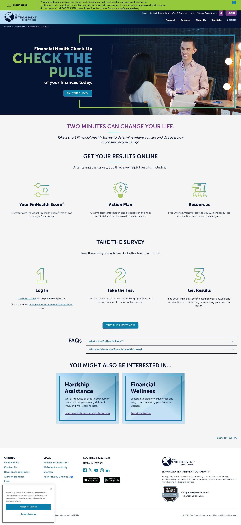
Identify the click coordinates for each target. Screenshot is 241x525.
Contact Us (10, 467)
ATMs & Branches (179, 13)
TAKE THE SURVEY (77, 93)
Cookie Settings (28, 514)
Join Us (231, 20)
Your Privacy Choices (56, 476)
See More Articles (141, 413)
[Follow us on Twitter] (90, 471)
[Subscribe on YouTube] (96, 471)
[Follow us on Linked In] (107, 471)
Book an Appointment (16, 472)
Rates (144, 13)
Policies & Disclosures (56, 462)
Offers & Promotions (159, 13)
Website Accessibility (55, 467)
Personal (170, 20)
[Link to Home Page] (20, 17)
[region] (28, 503)
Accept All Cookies (28, 507)
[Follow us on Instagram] (102, 471)
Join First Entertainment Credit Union (51, 304)
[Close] (51, 489)
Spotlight (216, 20)
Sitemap (48, 472)
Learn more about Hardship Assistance (87, 413)
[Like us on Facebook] (85, 471)
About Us (201, 20)
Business (185, 20)
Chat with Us (11, 462)
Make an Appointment (207, 13)
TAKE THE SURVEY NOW (120, 325)
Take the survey (27, 298)
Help (192, 13)
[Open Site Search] (221, 13)
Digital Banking (19, 26)
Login (231, 13)
